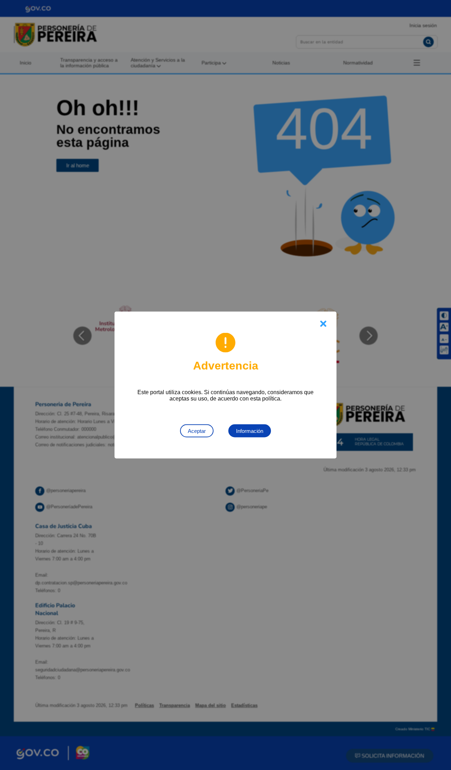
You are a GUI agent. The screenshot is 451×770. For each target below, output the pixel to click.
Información (249, 431)
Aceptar (197, 431)
